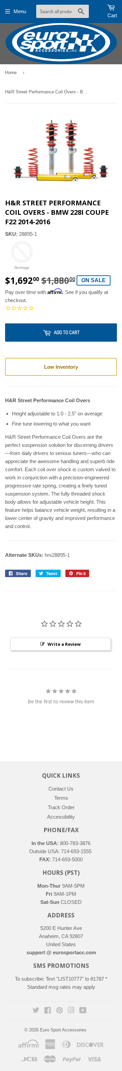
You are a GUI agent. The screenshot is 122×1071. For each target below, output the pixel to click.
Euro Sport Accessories (63, 1029)
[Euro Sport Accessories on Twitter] (36, 1011)
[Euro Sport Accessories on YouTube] (82, 1011)
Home (11, 72)
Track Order (61, 807)
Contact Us (61, 789)
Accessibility (61, 817)
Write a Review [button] (64, 644)
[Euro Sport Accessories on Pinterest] (59, 1011)
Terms (61, 798)
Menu (20, 11)
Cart (112, 15)
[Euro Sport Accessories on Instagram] (71, 1011)
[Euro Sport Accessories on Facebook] (47, 1011)
